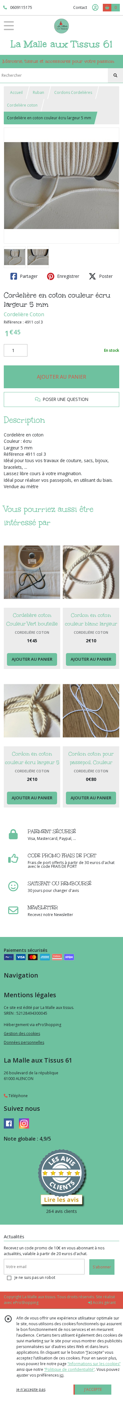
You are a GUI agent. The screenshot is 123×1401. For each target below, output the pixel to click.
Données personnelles (24, 1042)
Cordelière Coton (24, 314)
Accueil (16, 92)
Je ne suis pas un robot (35, 1277)
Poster (105, 276)
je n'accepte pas (30, 1389)
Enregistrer (67, 276)
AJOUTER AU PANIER (61, 376)
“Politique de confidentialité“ (69, 1369)
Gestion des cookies (22, 1033)
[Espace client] (95, 7)
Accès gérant (104, 1302)
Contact (80, 7)
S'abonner (102, 1267)
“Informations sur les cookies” (93, 1363)
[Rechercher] (115, 75)
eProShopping (25, 1302)
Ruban (38, 92)
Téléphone (18, 1095)
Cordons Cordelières (73, 92)
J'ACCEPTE (93, 1389)
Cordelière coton (22, 105)
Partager (28, 276)
